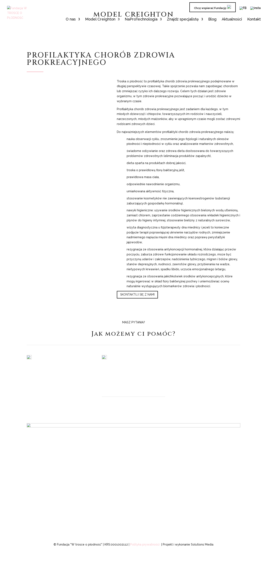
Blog (212, 19)
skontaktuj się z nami (137, 294)
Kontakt (254, 19)
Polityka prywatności (145, 544)
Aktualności (232, 19)
